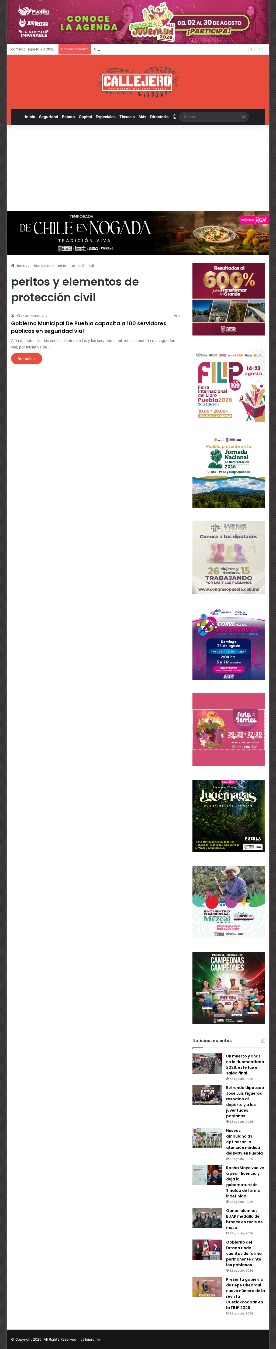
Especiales (106, 116)
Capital (85, 116)
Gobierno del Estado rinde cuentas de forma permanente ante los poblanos (244, 1254)
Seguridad (48, 116)
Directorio (159, 116)
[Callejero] (138, 82)
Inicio (30, 116)
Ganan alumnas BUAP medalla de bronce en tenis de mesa (244, 1219)
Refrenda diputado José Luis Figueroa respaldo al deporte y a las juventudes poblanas (245, 1102)
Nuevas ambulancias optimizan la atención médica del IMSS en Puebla (152, 49)
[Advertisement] (138, 168)
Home (19, 265)
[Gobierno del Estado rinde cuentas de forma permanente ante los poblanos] (207, 1250)
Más (142, 116)
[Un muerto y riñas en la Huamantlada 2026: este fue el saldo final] (207, 1063)
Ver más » (27, 358)
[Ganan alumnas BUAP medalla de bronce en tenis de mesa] (207, 1218)
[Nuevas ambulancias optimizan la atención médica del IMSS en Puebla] (207, 1138)
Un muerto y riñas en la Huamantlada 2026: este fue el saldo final (245, 1064)
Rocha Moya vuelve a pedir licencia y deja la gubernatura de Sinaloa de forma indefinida (245, 1182)
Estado (68, 116)
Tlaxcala (127, 116)
